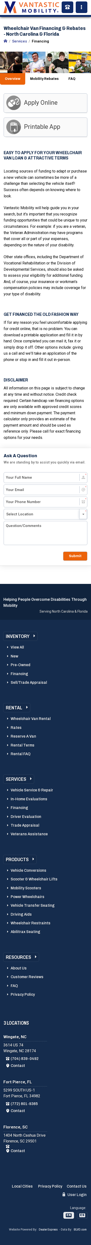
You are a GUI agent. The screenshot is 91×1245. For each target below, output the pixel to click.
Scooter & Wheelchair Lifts (34, 879)
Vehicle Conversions (28, 870)
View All (17, 647)
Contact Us (77, 1186)
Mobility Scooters (26, 888)
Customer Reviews (27, 977)
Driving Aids (21, 914)
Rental (14, 707)
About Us (19, 968)
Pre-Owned (20, 665)
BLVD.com (80, 1229)
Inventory (18, 636)
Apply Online (41, 102)
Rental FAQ (21, 754)
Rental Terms (22, 745)
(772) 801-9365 (24, 1103)
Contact (18, 1065)
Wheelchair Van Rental (31, 718)
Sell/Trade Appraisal (29, 682)
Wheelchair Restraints (30, 923)
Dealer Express (48, 1229)
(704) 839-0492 (25, 1058)
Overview (12, 79)
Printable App (42, 126)
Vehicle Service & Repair (32, 790)
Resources (18, 957)
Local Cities (22, 1186)
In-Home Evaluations (29, 799)
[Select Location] (45, 514)
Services (16, 779)
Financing (19, 673)
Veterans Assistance (29, 834)
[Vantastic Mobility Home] (5, 41)
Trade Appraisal (25, 825)
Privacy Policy (23, 994)
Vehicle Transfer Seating (33, 905)
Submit (75, 556)
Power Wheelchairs (27, 896)
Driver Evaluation (26, 816)
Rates (16, 727)
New (14, 656)
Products (17, 859)
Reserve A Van (23, 736)
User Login (77, 1194)
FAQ (71, 79)
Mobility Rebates (44, 79)
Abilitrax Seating (25, 931)
